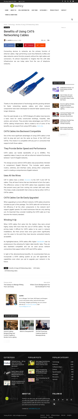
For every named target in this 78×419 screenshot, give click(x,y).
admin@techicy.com (34, 408)
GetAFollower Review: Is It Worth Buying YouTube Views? (67, 89)
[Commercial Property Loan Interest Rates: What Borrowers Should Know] (56, 114)
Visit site (40, 126)
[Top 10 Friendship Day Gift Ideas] (31, 379)
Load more (63, 134)
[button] (72, 19)
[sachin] (5, 40)
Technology (11, 24)
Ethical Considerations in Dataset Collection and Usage (18, 383)
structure (28, 180)
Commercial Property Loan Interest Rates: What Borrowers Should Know (67, 114)
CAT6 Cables (36, 268)
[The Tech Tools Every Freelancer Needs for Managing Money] (43, 325)
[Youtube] (73, 1)
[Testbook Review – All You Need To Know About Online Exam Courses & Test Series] (7, 363)
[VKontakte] (54, 404)
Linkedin (34, 304)
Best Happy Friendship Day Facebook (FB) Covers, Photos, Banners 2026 (43, 363)
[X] (68, 1)
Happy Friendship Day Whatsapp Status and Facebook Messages (41, 371)
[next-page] (8, 341)
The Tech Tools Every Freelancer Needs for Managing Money (41, 333)
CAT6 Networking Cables (11, 270)
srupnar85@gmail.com (25, 306)
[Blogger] (54, 399)
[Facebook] (62, 1)
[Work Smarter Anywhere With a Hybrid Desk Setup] (56, 129)
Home (5, 24)
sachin (10, 40)
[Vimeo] (70, 1)
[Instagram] (65, 1)
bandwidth (40, 241)
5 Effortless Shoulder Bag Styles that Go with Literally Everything (67, 122)
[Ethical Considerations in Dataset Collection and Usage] (7, 383)
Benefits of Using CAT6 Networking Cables (20, 268)
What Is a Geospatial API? (27, 331)
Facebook (28, 304)
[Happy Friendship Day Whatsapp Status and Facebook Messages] (31, 371)
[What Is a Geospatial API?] (27, 325)
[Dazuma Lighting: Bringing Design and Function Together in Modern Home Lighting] (11, 325)
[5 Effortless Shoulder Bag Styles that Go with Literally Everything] (56, 121)
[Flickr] (62, 399)
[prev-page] (5, 341)
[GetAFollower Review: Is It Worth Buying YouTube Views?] (56, 89)
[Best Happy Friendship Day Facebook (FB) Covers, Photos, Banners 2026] (31, 363)
